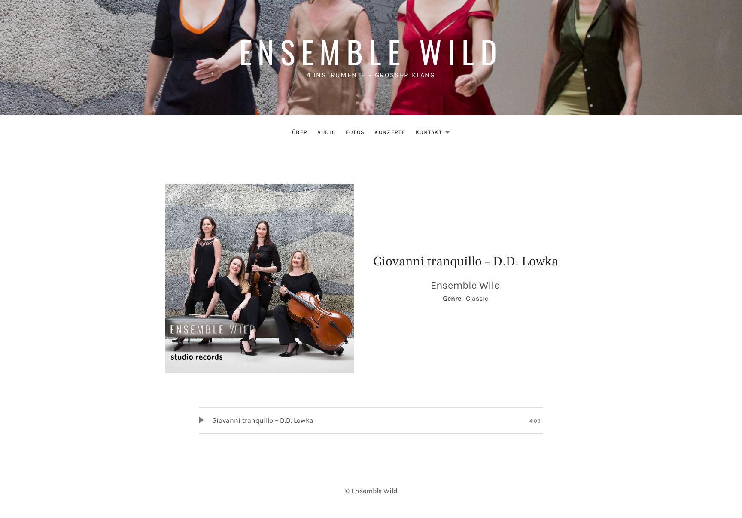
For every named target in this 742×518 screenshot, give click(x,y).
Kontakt (435, 134)
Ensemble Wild (371, 51)
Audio (326, 132)
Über (299, 132)
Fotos (355, 132)
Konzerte (389, 132)
